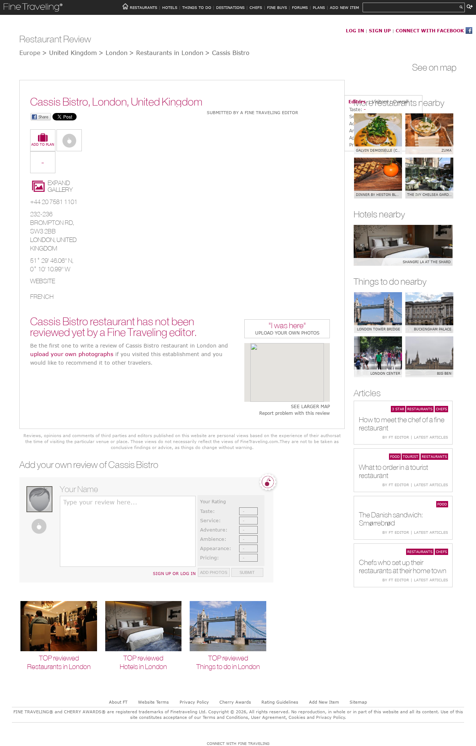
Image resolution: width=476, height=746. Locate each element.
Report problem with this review (294, 413)
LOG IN (355, 30)
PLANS (319, 7)
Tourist (410, 456)
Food (395, 456)
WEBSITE (42, 281)
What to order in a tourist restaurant (393, 471)
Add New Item (324, 702)
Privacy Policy (194, 702)
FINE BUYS (277, 7)
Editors (357, 101)
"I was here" (287, 326)
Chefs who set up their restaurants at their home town (402, 566)
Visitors (380, 101)
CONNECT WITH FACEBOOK (430, 30)
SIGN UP (380, 30)
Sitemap (358, 702)
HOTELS (169, 7)
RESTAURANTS (143, 7)
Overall (400, 101)
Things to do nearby (390, 281)
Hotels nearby (379, 214)
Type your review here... (100, 502)
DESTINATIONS (230, 7)
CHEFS (256, 7)
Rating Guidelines (279, 702)
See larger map (310, 406)
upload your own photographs (71, 354)
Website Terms (153, 702)
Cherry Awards (235, 702)
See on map (434, 67)
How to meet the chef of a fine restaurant (401, 423)
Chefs (441, 409)
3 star (398, 409)
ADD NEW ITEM (344, 7)
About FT (118, 702)
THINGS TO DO (196, 7)
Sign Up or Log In (174, 573)
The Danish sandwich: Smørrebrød (391, 518)
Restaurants (419, 409)
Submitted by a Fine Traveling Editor (252, 112)
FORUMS (300, 7)
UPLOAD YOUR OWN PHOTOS (287, 332)
